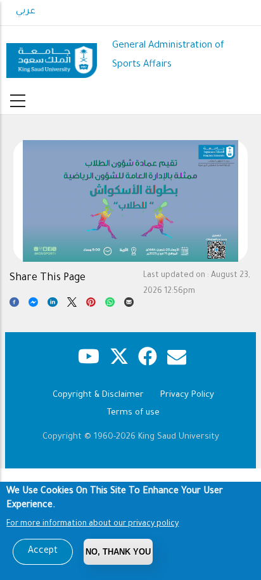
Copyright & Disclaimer (98, 395)
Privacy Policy (187, 395)
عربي (25, 12)
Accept (43, 551)
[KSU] (51, 55)
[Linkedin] (52, 304)
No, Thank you (118, 552)
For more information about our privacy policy (92, 524)
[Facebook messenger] (33, 304)
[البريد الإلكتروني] (129, 304)
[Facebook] (14, 304)
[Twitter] (72, 304)
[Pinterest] (91, 304)
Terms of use (133, 413)
